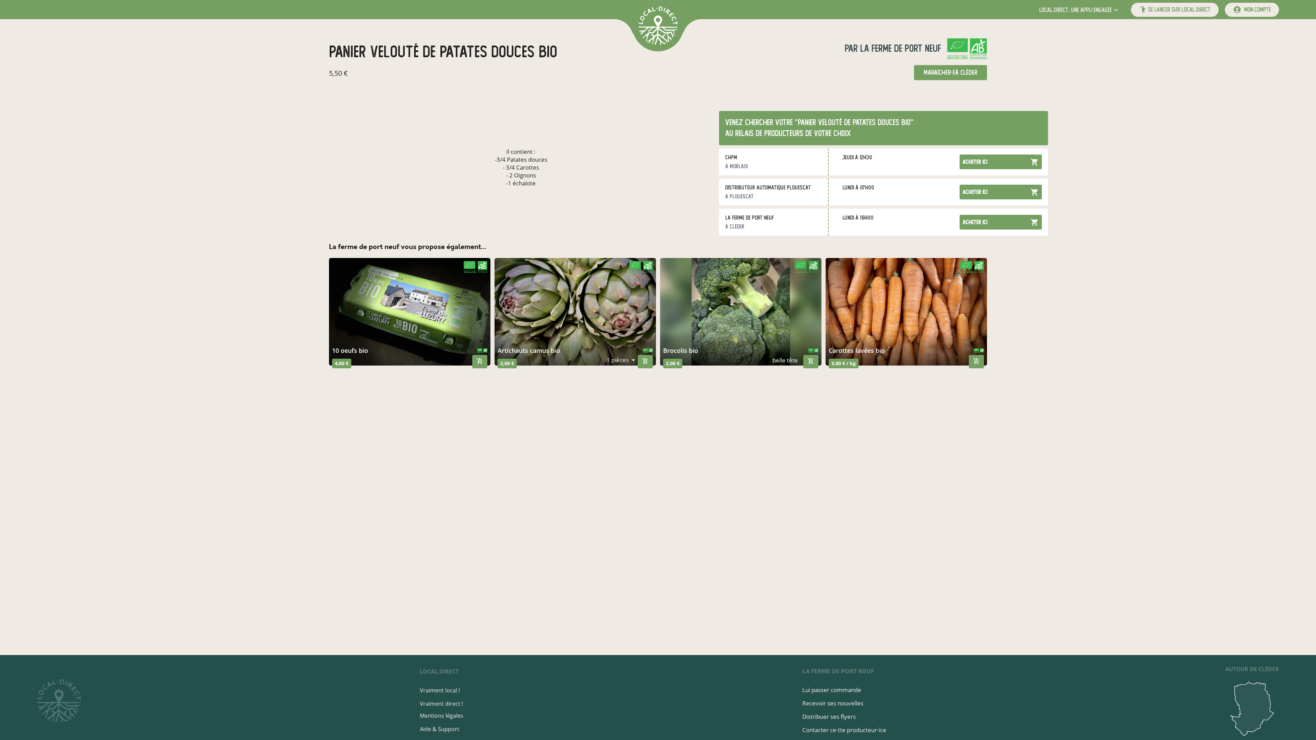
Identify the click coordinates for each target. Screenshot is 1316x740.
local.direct (439, 671)
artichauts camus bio (529, 350)
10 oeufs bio (350, 350)
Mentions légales (441, 715)
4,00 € (342, 363)
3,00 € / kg (843, 363)
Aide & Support (439, 729)
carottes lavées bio (857, 350)
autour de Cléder (1252, 669)
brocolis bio (680, 350)
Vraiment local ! (440, 690)
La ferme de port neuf (899, 48)
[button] (1079, 9)
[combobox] (621, 360)
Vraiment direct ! (441, 703)
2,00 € (507, 363)
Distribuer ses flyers (829, 716)
